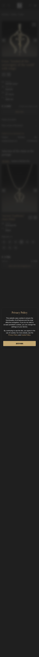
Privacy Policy (13, 335)
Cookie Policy (25, 335)
